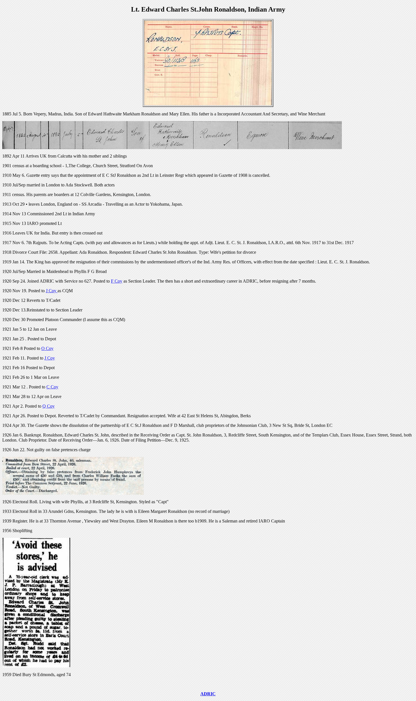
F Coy (116, 281)
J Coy (51, 290)
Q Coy (48, 406)
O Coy (47, 348)
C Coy (52, 386)
